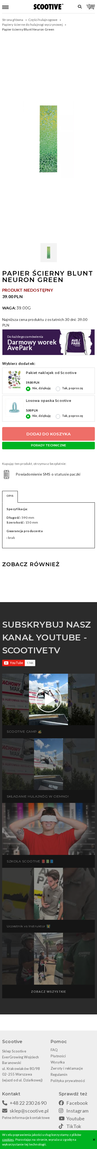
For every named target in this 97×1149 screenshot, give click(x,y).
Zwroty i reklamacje (67, 1068)
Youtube (75, 1118)
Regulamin (59, 1074)
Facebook (77, 1103)
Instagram (77, 1111)
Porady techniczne (48, 445)
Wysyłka (58, 1062)
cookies (8, 1139)
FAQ (54, 1050)
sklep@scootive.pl (29, 1111)
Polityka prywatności (68, 1080)
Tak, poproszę (72, 388)
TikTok (73, 1126)
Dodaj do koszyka (48, 433)
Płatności (58, 1056)
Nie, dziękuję (41, 388)
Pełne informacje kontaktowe (26, 1117)
